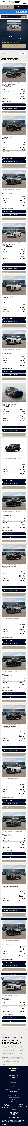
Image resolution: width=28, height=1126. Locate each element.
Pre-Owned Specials (13, 1087)
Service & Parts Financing (13, 1097)
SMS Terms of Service (13, 1075)
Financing (13, 1070)
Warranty (13, 1099)
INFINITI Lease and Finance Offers (13, 1089)
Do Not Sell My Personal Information (13, 1121)
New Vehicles (13, 1082)
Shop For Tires (13, 1101)
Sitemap (13, 1077)
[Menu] (24, 3)
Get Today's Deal (7, 105)
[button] (2, 978)
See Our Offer (21, 11)
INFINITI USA (13, 1073)
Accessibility (11, 1120)
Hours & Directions (13, 1068)
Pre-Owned (13, 1084)
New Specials (13, 1086)
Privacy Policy (18, 1120)
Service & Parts (13, 1091)
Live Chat (5, 112)
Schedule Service (13, 1093)
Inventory (13, 1079)
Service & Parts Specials (13, 1095)
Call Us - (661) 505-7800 (10, 108)
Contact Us (4, 1120)
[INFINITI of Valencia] (7, 1)
